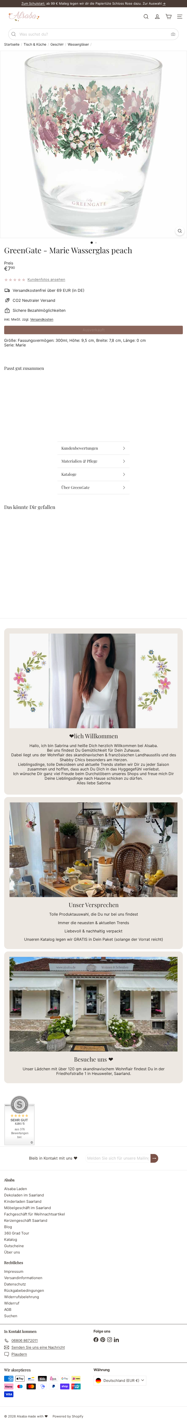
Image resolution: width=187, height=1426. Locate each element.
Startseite (11, 44)
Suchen (10, 1316)
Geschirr (57, 44)
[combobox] (93, 34)
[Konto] (157, 16)
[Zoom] (179, 230)
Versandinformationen (23, 1277)
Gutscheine (14, 1246)
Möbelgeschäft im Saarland (27, 1207)
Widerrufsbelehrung (21, 1297)
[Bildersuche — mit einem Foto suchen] (173, 34)
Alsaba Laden (15, 1188)
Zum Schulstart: (33, 3)
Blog (8, 1226)
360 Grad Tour (16, 1233)
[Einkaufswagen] (168, 17)
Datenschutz (15, 1284)
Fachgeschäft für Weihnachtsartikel (34, 1214)
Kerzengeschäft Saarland (25, 1220)
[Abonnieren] (154, 1158)
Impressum (13, 1271)
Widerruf (11, 1303)
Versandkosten (41, 319)
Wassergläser (78, 44)
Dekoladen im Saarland (24, 1195)
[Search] (14, 34)
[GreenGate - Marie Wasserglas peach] (93, 391)
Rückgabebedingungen (24, 1290)
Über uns (12, 1252)
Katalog (10, 1239)
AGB (7, 1309)
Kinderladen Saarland (22, 1201)
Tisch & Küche (35, 44)
